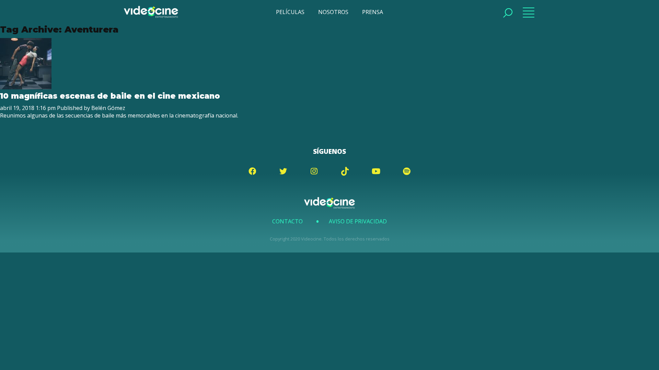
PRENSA (372, 12)
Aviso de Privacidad (358, 221)
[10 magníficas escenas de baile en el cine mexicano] (25, 87)
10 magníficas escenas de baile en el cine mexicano (110, 96)
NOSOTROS (333, 12)
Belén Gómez (108, 108)
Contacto (287, 221)
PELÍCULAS (290, 12)
